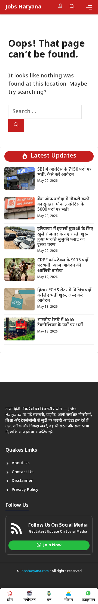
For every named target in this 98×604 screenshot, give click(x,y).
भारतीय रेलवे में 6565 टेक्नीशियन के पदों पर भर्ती (60, 322)
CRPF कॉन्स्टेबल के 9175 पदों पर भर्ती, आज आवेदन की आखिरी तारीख (62, 266)
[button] (72, 7)
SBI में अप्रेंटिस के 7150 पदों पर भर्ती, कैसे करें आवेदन (64, 172)
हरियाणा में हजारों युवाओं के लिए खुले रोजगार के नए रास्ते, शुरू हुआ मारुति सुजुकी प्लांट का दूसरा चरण (65, 237)
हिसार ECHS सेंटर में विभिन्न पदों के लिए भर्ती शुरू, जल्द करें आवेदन (64, 296)
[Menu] (89, 7)
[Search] (16, 125)
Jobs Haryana (23, 7)
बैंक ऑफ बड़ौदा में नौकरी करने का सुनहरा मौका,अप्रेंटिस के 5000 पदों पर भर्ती (63, 205)
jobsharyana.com (34, 571)
